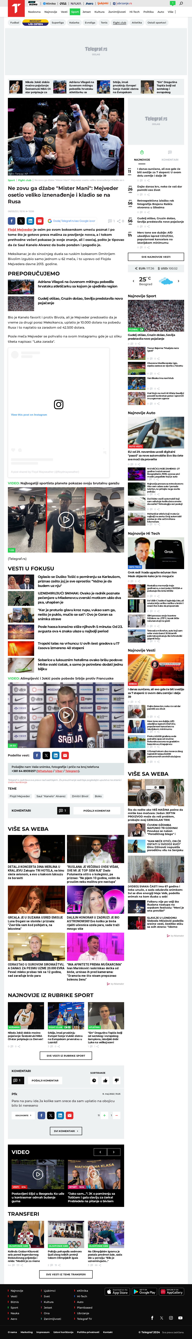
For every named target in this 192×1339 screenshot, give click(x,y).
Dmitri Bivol (80, 796)
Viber (59, 771)
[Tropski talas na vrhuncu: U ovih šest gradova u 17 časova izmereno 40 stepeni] (21, 648)
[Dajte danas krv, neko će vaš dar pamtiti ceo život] (137, 711)
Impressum (43, 1332)
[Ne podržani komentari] (116, 1080)
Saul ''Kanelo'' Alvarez (51, 796)
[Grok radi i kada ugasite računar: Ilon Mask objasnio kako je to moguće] (156, 553)
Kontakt (107, 1332)
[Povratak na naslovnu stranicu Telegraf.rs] (16, 8)
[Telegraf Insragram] (171, 1318)
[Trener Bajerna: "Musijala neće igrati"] (137, 353)
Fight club (24, 180)
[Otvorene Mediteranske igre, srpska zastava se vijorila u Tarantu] (137, 368)
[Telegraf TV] (180, 1318)
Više (170, 12)
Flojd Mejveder (20, 229)
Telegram (71, 771)
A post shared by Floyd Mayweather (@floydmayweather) (45, 471)
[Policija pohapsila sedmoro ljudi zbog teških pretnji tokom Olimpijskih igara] (66, 1234)
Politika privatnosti (88, 1332)
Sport (11, 180)
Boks (98, 796)
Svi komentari (66, 1131)
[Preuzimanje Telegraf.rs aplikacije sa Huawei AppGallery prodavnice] (171, 1291)
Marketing (27, 1332)
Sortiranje (97, 1072)
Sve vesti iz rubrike (66, 1055)
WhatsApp (44, 771)
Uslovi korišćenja (17, 782)
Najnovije (142, 296)
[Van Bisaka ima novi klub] (137, 383)
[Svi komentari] (94, 1080)
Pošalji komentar (96, 810)
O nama (12, 1332)
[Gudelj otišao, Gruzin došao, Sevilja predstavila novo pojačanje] (21, 303)
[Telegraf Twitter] (161, 1318)
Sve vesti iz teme (66, 1274)
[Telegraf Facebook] (152, 1318)
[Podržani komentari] (105, 1080)
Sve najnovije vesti (156, 256)
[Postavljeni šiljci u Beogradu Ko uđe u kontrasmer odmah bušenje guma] (38, 1174)
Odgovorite (23, 1115)
